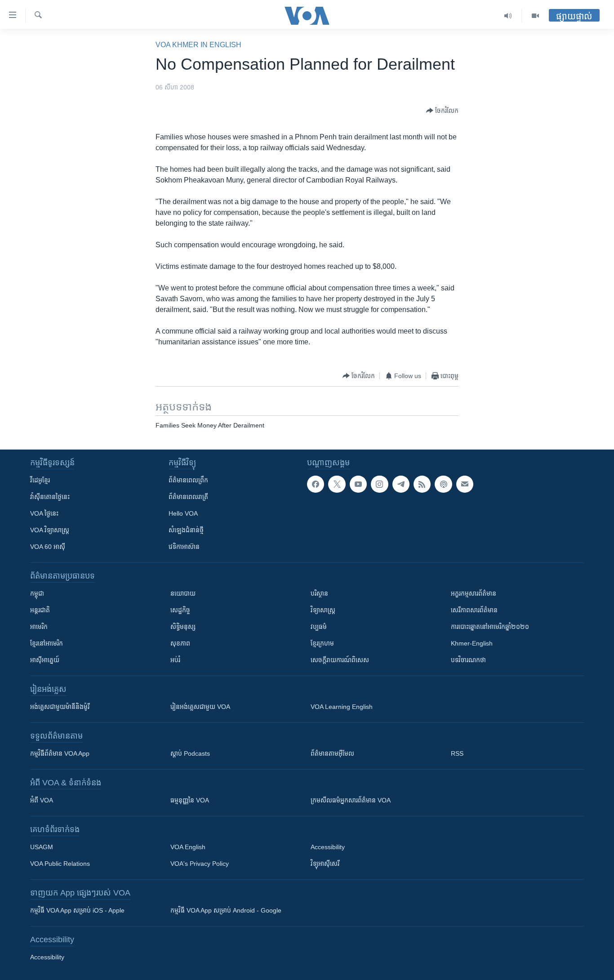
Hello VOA (183, 513)
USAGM (41, 847)
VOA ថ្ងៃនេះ (44, 513)
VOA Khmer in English (198, 45)
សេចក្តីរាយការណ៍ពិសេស (340, 660)
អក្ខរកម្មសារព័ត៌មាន (473, 593)
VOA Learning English (342, 706)
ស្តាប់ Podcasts (190, 753)
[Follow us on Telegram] (400, 484)
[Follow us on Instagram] (379, 484)
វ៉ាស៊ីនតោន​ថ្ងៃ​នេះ (50, 496)
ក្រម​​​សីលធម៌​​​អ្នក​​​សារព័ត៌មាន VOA (351, 800)
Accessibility (328, 847)
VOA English (187, 847)
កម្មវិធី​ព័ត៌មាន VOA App (59, 753)
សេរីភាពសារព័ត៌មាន (474, 610)
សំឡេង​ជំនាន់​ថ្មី (186, 530)
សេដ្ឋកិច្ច (180, 610)
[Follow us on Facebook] (315, 484)
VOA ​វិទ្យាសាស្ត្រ (49, 530)
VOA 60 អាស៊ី (47, 546)
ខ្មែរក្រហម (322, 643)
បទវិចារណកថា (468, 660)
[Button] (442, 110)
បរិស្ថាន (319, 593)
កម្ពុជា (37, 593)
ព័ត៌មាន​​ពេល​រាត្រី (188, 496)
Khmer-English (472, 643)
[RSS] (422, 484)
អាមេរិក (39, 626)
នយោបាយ (183, 593)
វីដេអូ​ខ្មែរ (40, 480)
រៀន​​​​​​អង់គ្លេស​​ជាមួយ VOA (200, 706)
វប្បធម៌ (319, 626)
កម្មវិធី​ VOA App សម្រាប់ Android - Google (225, 910)
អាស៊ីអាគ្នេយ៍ (44, 660)
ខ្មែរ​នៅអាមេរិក (46, 643)
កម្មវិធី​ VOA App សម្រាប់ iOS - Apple (77, 910)
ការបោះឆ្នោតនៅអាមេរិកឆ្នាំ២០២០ (490, 626)
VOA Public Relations (60, 863)
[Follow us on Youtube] (358, 484)
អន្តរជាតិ (40, 610)
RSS (457, 753)
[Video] (535, 15)
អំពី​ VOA (41, 800)
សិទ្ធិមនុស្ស (183, 626)
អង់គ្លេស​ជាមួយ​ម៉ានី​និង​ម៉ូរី (59, 706)
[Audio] (508, 15)
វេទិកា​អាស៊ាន (184, 546)
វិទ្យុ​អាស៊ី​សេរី (325, 863)
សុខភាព (180, 643)
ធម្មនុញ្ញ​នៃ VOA (189, 800)
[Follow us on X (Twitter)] (336, 484)
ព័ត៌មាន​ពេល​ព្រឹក (188, 480)
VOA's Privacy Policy (199, 863)
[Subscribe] (464, 484)
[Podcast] (443, 484)
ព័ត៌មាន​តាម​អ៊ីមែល (332, 753)
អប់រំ (175, 660)
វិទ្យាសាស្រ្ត (323, 610)
